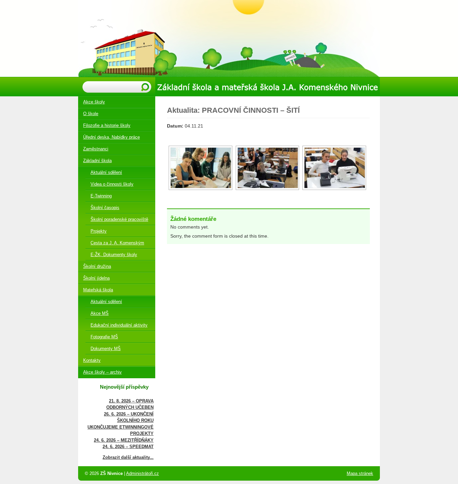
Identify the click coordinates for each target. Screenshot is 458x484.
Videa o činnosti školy (112, 184)
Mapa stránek (360, 473)
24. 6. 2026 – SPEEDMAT (128, 446)
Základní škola (97, 160)
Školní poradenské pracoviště (119, 219)
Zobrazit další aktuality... (128, 457)
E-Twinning (101, 195)
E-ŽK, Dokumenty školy (114, 254)
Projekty (99, 231)
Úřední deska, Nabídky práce (111, 137)
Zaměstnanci (95, 148)
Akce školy (94, 101)
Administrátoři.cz (142, 473)
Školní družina (97, 266)
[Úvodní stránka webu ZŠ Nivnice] (229, 38)
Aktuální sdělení (106, 172)
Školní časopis (105, 207)
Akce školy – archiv (102, 372)
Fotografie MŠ (104, 336)
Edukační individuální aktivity (119, 325)
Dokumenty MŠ (106, 348)
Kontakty (92, 360)
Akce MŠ (100, 313)
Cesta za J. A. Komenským (117, 242)
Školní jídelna (96, 278)
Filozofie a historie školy (106, 125)
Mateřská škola (98, 289)
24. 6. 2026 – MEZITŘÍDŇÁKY (124, 440)
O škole (90, 113)
